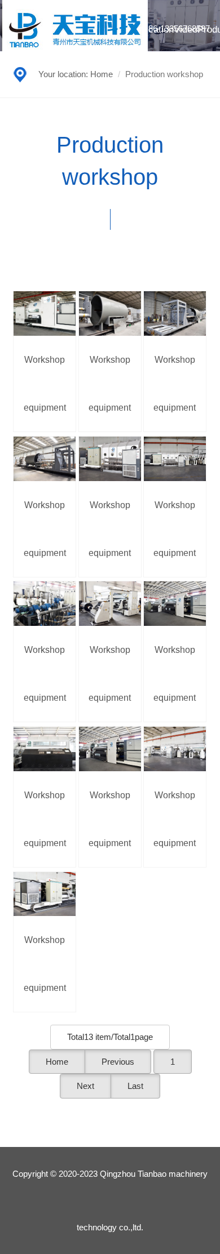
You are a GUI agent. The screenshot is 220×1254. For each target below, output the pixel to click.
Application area (150, 59)
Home (101, 74)
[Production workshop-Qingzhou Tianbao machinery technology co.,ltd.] (75, 29)
